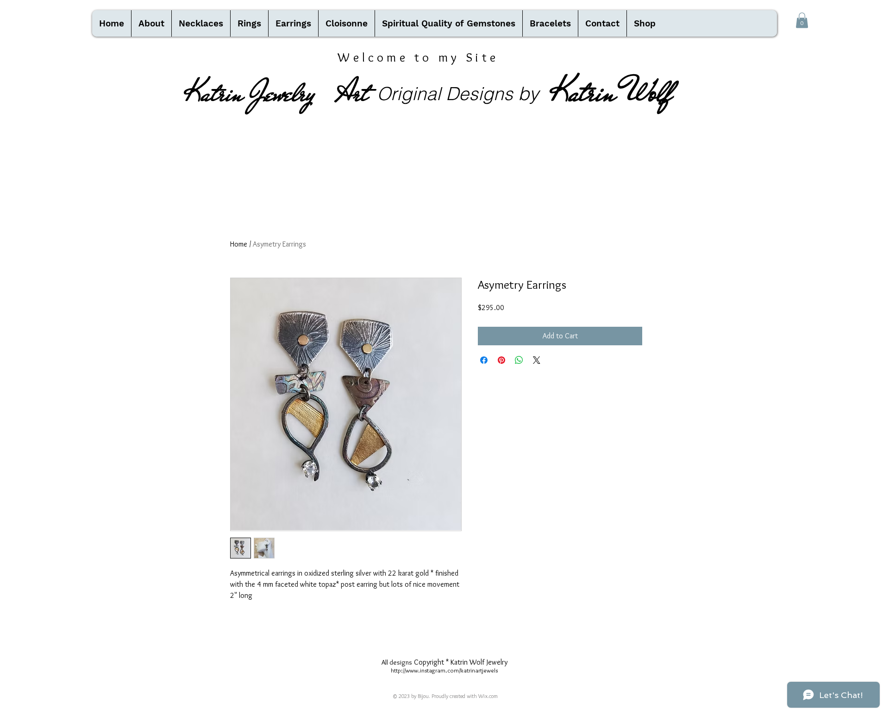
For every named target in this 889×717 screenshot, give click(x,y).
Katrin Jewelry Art (276, 93)
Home (238, 244)
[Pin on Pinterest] (501, 360)
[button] (801, 20)
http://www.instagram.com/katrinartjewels (444, 670)
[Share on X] (536, 360)
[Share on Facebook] (483, 360)
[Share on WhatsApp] (519, 360)
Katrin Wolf (611, 92)
